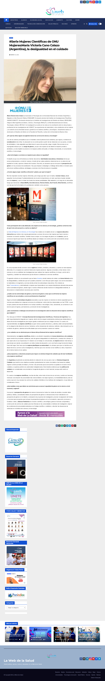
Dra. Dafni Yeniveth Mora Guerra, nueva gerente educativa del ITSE (16, 636)
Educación (9, 632)
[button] (86, 24)
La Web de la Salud (19, 660)
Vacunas (65, 24)
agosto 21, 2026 (13, 639)
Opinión (73, 24)
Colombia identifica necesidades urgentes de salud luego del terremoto (64, 636)
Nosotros (14, 20)
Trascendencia (14, 285)
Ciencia (8, 24)
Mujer (77, 20)
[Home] (6, 20)
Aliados (24, 20)
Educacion (49, 20)
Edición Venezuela (21, 27)
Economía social (36, 20)
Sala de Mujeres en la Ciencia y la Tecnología (22, 232)
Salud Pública (53, 24)
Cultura (69, 20)
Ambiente (59, 20)
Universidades (19, 24)
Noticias (9, 27)
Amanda (39, 278)
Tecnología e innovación (36, 24)
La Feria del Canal (36, 637)
